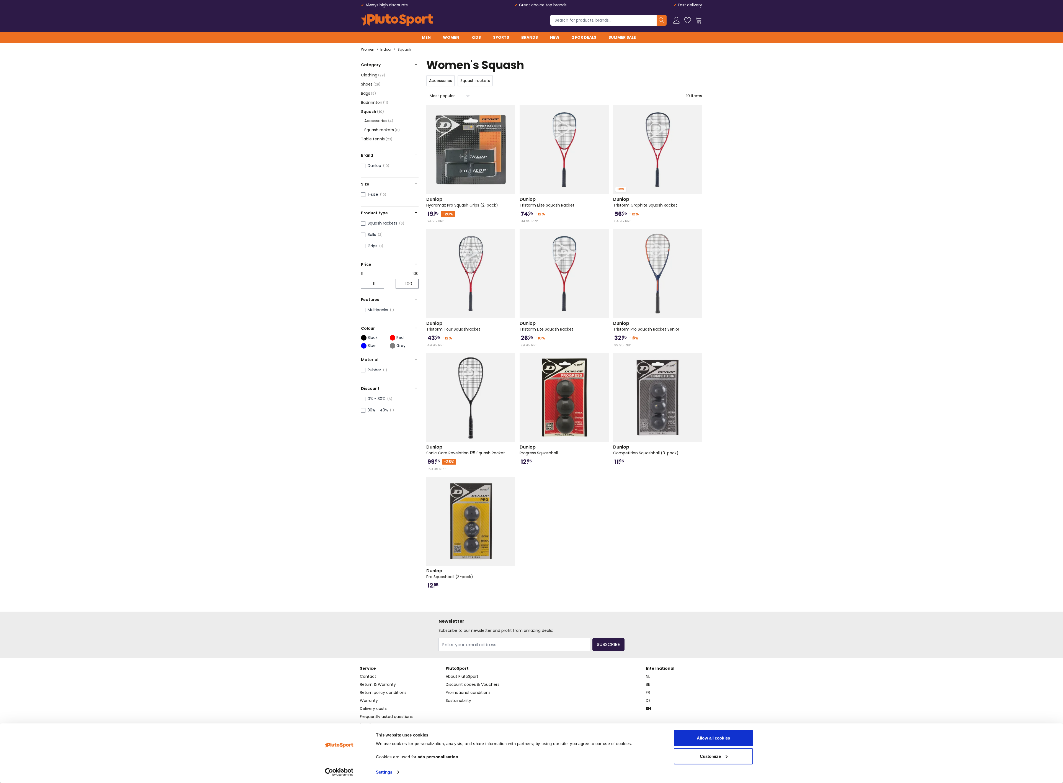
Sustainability (458, 700)
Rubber (374, 370)
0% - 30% (376, 398)
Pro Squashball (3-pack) (449, 573)
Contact (368, 676)
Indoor (385, 49)
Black (373, 337)
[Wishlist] (687, 20)
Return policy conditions (383, 692)
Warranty (369, 700)
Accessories (378, 120)
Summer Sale (622, 37)
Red (400, 337)
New (554, 37)
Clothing (373, 75)
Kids (476, 37)
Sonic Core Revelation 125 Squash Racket (465, 450)
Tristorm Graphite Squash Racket (645, 202)
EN (648, 708)
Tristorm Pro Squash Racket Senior (646, 326)
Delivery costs (373, 708)
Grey (401, 345)
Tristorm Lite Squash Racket (546, 326)
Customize (710, 756)
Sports (501, 37)
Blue (372, 345)
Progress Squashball (539, 450)
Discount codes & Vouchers (472, 684)
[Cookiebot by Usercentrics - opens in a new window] (339, 772)
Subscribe (608, 644)
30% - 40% (378, 410)
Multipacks (378, 310)
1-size (373, 194)
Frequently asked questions (386, 716)
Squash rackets (382, 130)
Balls (372, 234)
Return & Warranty (378, 684)
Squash (404, 49)
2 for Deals (584, 37)
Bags (368, 93)
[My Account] (676, 20)
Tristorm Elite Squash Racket (547, 202)
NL (648, 676)
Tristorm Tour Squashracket (453, 326)
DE (648, 700)
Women (451, 37)
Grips (372, 246)
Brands (529, 37)
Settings (384, 772)
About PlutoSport (462, 676)
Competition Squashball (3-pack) (645, 450)
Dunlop (374, 165)
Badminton (374, 102)
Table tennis (376, 139)
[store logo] (397, 20)
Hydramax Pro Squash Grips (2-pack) (462, 202)
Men (426, 37)
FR (648, 692)
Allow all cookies (713, 738)
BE (648, 684)
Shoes (370, 84)
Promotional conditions (468, 692)
